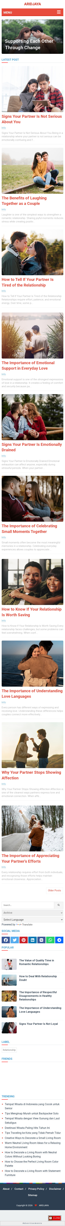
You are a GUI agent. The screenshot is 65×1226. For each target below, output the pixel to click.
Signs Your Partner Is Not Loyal (38, 1023)
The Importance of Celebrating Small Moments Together (29, 529)
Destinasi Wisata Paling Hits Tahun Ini (27, 1127)
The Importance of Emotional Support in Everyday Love (28, 366)
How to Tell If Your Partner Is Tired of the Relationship (28, 282)
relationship (9, 1050)
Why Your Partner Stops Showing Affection (31, 775)
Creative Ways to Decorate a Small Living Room (33, 1138)
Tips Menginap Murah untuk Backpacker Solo (31, 1113)
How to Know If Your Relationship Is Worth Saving (32, 612)
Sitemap (32, 1195)
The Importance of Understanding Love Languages (32, 694)
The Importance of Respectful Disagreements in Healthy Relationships (38, 996)
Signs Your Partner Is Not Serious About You (32, 119)
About (6, 1188)
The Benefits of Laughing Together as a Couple (24, 201)
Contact (18, 1188)
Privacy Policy (36, 1188)
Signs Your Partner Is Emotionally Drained (32, 447)
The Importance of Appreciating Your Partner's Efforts (30, 858)
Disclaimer (55, 1188)
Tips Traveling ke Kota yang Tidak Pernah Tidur (33, 1132)
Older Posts (54, 890)
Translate (27, 924)
